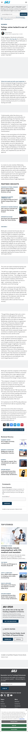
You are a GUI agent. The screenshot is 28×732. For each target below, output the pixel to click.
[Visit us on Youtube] (11, 695)
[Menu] (2, 2)
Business (4, 24)
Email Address (6, 496)
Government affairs (6, 545)
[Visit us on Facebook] (2, 695)
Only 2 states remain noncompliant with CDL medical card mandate (11, 550)
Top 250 (14, 39)
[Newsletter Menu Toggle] (26, 2)
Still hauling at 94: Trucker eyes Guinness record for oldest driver (8, 586)
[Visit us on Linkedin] (8, 695)
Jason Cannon (8, 32)
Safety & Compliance (6, 572)
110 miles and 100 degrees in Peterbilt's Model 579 (9, 564)
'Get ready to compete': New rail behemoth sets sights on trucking (9, 463)
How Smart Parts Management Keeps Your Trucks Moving (9, 219)
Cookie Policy (22, 718)
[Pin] (22, 424)
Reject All (14, 725)
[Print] (4, 424)
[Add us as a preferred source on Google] (8, 424)
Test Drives (4, 562)
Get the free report (11, 621)
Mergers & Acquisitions (7, 449)
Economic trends (5, 439)
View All (18, 639)
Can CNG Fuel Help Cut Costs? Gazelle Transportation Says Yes (9, 201)
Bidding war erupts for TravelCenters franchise (7, 452)
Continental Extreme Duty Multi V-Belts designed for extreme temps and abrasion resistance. (9, 472)
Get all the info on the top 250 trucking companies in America (13, 611)
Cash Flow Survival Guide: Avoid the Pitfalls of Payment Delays (14, 634)
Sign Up (5, 688)
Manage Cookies (14, 721)
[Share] (11, 424)
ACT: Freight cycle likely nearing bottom (7, 442)
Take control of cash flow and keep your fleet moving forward (9, 210)
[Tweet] (18, 424)
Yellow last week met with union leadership (12, 81)
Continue (7, 503)
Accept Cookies (14, 729)
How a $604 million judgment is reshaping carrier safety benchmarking (9, 576)
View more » (4, 226)
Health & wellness (6, 583)
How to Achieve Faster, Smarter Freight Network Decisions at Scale (8, 190)
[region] (14, 720)
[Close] (26, 710)
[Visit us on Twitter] (5, 695)
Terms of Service (8, 19)
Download (8, 639)
